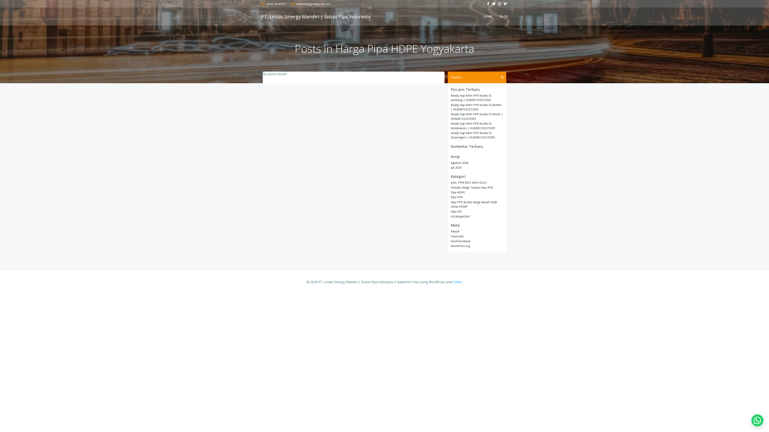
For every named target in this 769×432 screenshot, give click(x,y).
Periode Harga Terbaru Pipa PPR (472, 187)
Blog (504, 16)
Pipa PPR (457, 197)
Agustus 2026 (459, 163)
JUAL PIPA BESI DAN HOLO (469, 182)
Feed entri (457, 236)
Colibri (457, 282)
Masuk (455, 231)
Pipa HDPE (458, 192)
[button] (757, 420)
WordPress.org (460, 246)
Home (488, 16)
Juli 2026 (456, 167)
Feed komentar (461, 241)
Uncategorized (460, 216)
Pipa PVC (456, 211)
